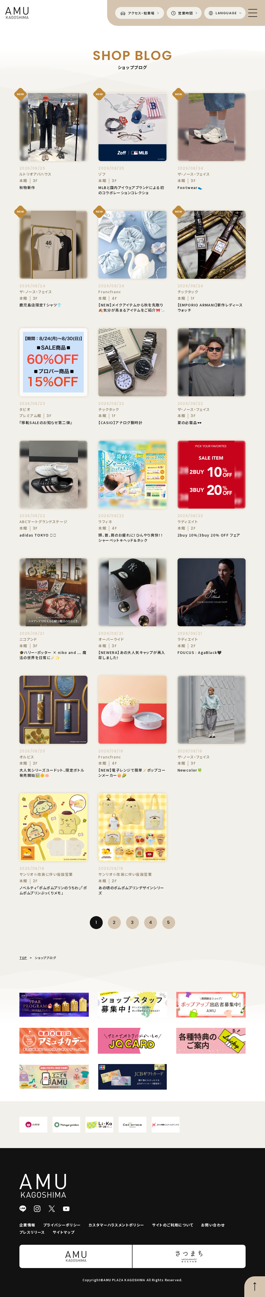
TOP (23, 957)
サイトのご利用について (172, 1224)
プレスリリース (32, 1232)
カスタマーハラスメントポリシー (116, 1224)
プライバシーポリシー (62, 1224)
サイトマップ (64, 1232)
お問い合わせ (213, 1224)
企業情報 (27, 1224)
